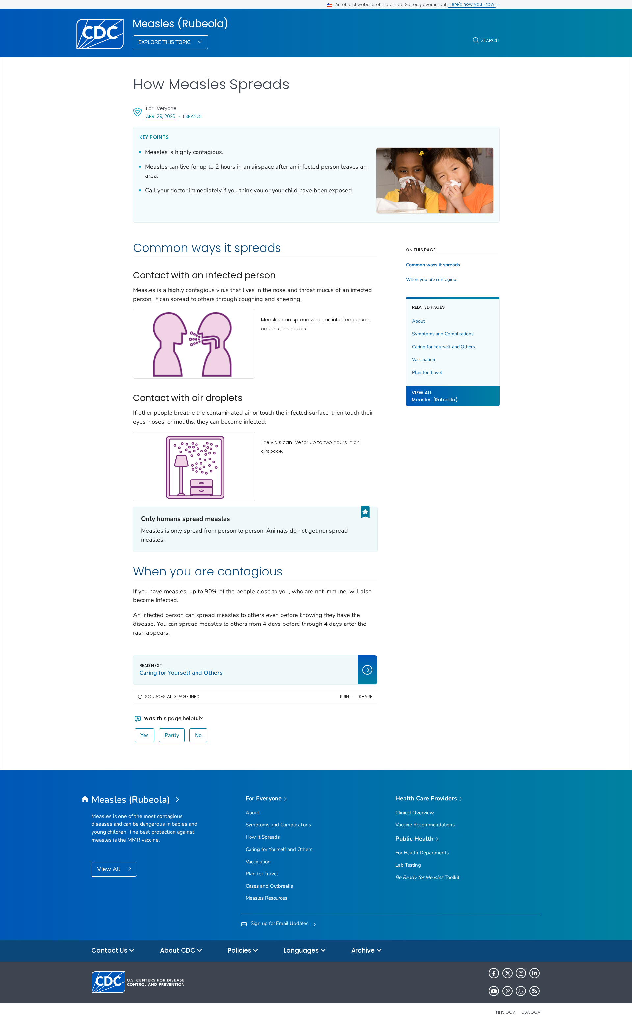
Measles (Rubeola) (180, 23)
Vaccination (423, 359)
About (418, 321)
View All (109, 869)
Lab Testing (408, 865)
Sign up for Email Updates (279, 923)
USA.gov (530, 1012)
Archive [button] (363, 950)
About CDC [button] (178, 950)
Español (192, 116)
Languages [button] (302, 950)
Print (345, 697)
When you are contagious (432, 279)
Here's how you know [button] (472, 4)
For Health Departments (422, 852)
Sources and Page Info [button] (172, 697)
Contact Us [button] (110, 950)
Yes (144, 735)
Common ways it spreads (433, 265)
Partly (172, 735)
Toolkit (427, 877)
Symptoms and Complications (443, 334)
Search (490, 40)
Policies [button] (240, 950)
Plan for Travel (427, 372)
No (198, 735)
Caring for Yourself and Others (443, 347)
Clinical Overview (414, 812)
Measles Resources (266, 898)
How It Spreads (263, 837)
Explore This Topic (165, 42)
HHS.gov (505, 1012)
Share (365, 697)
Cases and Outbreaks (269, 886)
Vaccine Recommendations (425, 824)
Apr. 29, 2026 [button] (160, 116)
